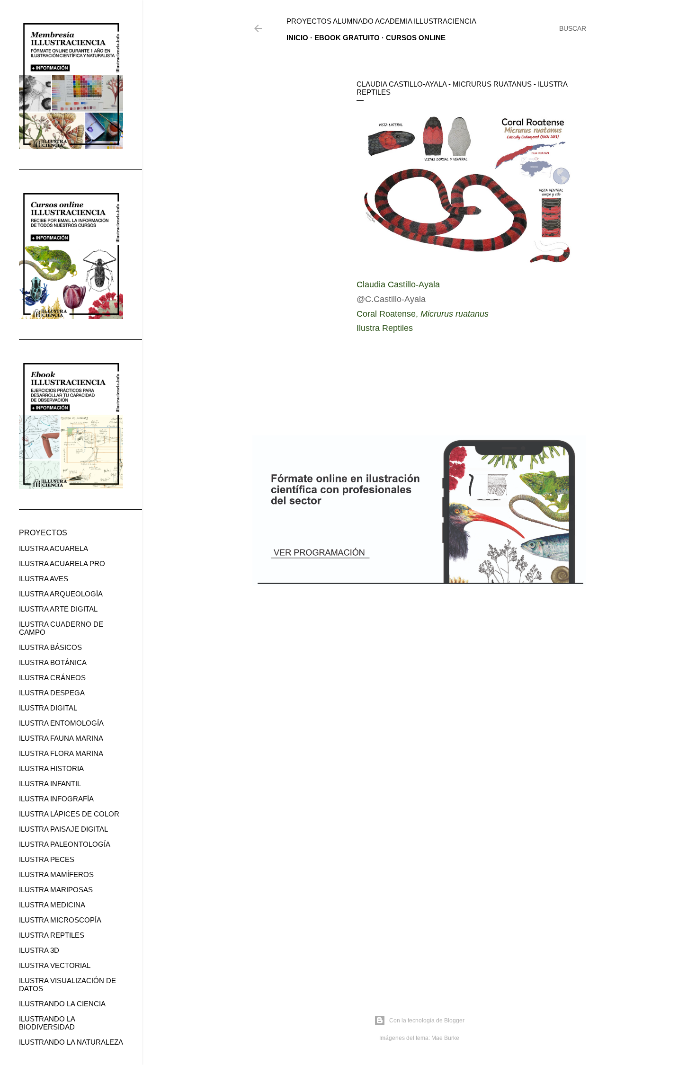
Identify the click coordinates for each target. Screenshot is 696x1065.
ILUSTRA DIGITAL (48, 708)
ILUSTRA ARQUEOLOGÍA (61, 594)
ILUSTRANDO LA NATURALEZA (71, 1042)
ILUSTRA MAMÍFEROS (56, 874)
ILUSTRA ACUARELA (53, 548)
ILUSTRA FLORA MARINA (61, 753)
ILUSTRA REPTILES (51, 935)
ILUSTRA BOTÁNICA (53, 662)
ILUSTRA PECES (46, 859)
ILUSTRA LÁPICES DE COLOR (69, 814)
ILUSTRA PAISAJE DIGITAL (63, 829)
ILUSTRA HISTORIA (51, 768)
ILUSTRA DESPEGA (52, 693)
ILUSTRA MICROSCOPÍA (60, 920)
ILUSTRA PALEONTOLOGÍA (64, 844)
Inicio (297, 38)
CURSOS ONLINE (416, 38)
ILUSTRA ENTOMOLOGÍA (61, 723)
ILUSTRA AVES (43, 579)
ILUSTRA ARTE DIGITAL (58, 609)
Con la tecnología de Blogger (426, 1020)
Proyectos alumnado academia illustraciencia (381, 21)
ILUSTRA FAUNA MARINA (61, 738)
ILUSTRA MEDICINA (52, 905)
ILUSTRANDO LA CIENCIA (62, 1004)
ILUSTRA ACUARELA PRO (62, 563)
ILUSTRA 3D (39, 950)
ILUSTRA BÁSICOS (50, 647)
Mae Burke (445, 1038)
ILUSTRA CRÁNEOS (52, 678)
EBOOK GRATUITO (347, 38)
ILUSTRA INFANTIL (50, 784)
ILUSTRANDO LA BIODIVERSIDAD (47, 1023)
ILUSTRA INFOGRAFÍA (56, 799)
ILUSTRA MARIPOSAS (56, 890)
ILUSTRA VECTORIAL (54, 965)
